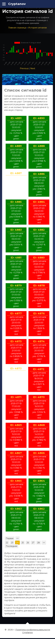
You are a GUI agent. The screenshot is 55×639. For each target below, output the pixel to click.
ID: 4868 (39, 425)
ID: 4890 (39, 118)
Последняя (11, 546)
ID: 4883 (16, 229)
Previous (24, 68)
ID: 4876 (39, 313)
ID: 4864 (39, 480)
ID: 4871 (16, 397)
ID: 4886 (39, 174)
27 (33, 542)
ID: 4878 (39, 285)
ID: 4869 (16, 425)
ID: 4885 (16, 201)
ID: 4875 (16, 341)
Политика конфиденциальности (32, 629)
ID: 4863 (16, 508)
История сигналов (37, 27)
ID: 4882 (39, 229)
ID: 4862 (39, 508)
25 (23, 542)
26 (28, 542)
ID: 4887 (16, 173)
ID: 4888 (39, 146)
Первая (9, 538)
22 (7, 542)
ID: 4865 (16, 480)
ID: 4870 (39, 397)
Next (32, 68)
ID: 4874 (39, 341)
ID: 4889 (16, 146)
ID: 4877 (16, 313)
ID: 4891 (16, 118)
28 (38, 542)
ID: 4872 (38, 369)
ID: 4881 (16, 257)
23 (12, 542)
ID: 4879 (16, 285)
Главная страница (17, 27)
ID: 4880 (39, 257)
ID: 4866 (39, 453)
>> (44, 542)
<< (17, 538)
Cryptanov (17, 4)
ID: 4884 (39, 201)
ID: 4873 (16, 368)
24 (17, 542)
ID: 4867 (16, 453)
